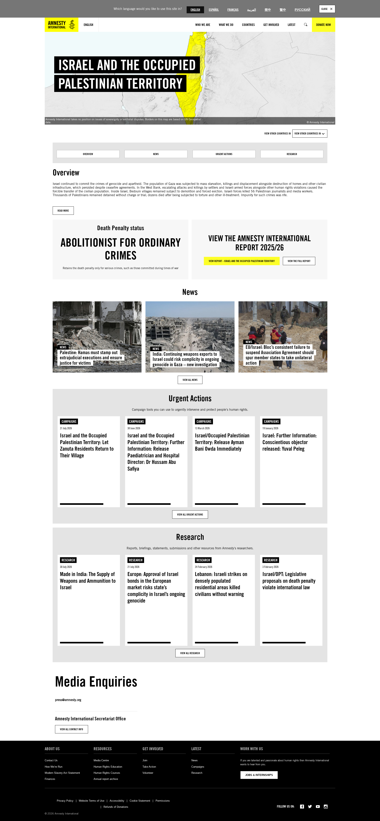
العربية (251, 10)
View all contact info (71, 729)
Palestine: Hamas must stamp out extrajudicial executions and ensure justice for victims (91, 358)
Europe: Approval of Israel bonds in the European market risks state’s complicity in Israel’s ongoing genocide (156, 587)
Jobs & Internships (259, 775)
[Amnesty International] (61, 25)
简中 (268, 10)
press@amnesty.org (68, 700)
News (156, 154)
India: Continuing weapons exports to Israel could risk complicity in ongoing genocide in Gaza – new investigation (186, 359)
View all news (190, 379)
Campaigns (69, 421)
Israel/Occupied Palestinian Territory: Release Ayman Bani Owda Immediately (222, 442)
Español (214, 10)
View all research (190, 653)
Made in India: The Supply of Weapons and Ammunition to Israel (88, 581)
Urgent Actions (224, 154)
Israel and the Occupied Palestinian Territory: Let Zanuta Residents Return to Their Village (87, 445)
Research (292, 154)
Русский (302, 10)
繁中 (283, 10)
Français (232, 10)
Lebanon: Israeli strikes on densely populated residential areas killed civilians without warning (221, 584)
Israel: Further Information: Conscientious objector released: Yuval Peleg (289, 442)
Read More (63, 210)
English (195, 10)
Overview (88, 154)
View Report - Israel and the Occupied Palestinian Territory (242, 261)
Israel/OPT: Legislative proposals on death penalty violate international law (288, 581)
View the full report (299, 261)
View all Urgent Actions (190, 514)
